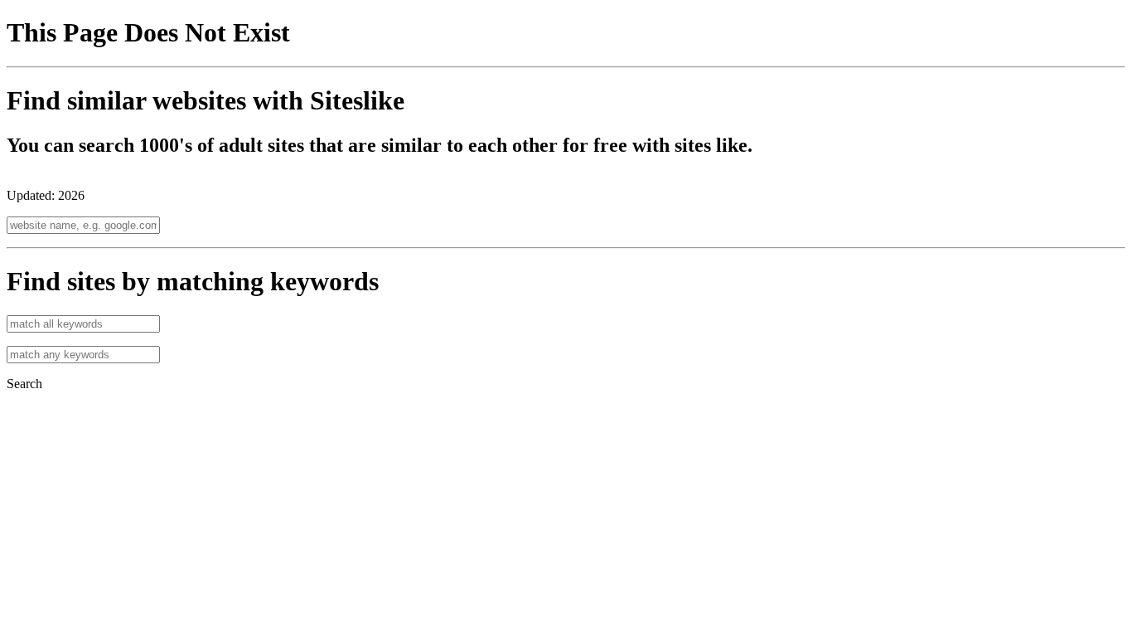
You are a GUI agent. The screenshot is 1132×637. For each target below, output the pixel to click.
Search (24, 384)
